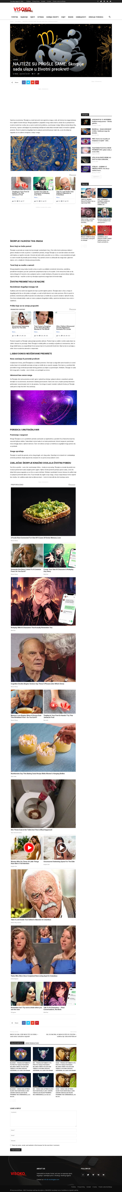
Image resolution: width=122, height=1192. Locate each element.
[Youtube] (110, 1)
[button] (109, 17)
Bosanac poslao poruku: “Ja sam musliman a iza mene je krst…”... (104, 220)
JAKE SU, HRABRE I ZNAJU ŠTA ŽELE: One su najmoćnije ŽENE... (88, 201)
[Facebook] (97, 1)
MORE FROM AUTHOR (32, 1043)
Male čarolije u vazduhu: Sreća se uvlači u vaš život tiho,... (88, 220)
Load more (96, 177)
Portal (16, 73)
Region (70, 17)
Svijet (63, 17)
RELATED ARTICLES (17, 1043)
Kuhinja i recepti (52, 17)
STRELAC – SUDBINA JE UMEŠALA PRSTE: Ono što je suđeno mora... (100, 168)
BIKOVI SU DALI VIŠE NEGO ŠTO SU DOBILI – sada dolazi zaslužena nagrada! (24, 1035)
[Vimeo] (104, 1)
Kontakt (43, 1)
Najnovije (24, 17)
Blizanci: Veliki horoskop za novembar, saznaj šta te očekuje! (88, 238)
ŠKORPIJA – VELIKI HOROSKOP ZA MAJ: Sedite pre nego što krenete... (101, 131)
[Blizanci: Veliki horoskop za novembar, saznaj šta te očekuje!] (88, 230)
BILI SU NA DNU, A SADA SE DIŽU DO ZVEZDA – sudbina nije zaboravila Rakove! (61, 1035)
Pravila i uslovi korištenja (59, 1)
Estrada (41, 17)
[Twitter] (101, 1)
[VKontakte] (107, 1)
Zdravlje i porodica (96, 17)
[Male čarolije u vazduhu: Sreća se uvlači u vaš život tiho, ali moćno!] (88, 212)
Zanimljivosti (81, 17)
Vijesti (32, 17)
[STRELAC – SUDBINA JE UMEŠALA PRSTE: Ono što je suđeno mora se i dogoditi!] (86, 169)
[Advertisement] (43, 103)
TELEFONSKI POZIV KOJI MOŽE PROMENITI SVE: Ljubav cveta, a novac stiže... (102, 149)
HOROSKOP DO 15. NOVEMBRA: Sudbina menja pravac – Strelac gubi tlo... (102, 121)
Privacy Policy (35, 1)
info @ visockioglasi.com (51, 1179)
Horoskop (18, 21)
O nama (49, 1)
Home (11, 21)
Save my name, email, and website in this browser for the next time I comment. (36, 1145)
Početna (28, 1)
